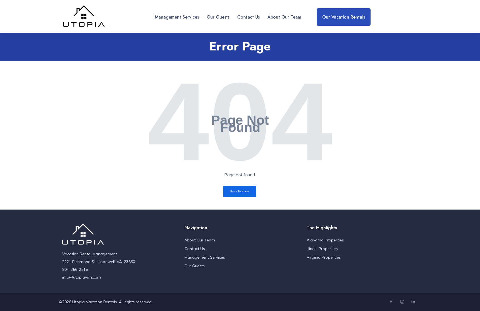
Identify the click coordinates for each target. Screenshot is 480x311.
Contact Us (248, 17)
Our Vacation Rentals (343, 17)
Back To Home (239, 191)
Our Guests (218, 17)
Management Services (177, 17)
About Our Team (284, 17)
